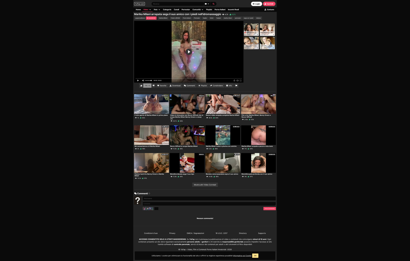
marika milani (228, 18)
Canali (176, 9)
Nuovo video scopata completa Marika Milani (222, 115)
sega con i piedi (248, 18)
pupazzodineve (140, 18)
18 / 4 (147, 86)
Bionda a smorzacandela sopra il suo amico (222, 174)
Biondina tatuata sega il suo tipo (182, 174)
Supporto (262, 233)
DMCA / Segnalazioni (195, 233)
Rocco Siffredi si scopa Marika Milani (184, 146)
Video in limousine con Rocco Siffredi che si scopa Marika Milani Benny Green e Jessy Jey (186, 116)
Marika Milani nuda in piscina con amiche (221, 146)
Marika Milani (163, 18)
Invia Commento (270, 208)
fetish (211, 18)
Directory (243, 233)
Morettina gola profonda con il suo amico (257, 174)
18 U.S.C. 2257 (221, 233)
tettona (258, 18)
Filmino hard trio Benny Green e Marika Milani (149, 175)
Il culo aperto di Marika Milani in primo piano (151, 115)
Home (138, 9)
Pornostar (186, 9)
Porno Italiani (220, 9)
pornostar (238, 18)
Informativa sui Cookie (242, 256)
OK (255, 256)
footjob (219, 18)
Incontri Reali (233, 9)
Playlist (209, 9)
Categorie (167, 9)
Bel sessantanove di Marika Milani (147, 146)
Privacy (172, 233)
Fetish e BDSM (175, 18)
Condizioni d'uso (151, 233)
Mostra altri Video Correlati (205, 185)
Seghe (205, 18)
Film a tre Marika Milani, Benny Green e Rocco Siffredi (256, 116)
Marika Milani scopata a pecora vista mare (257, 146)
